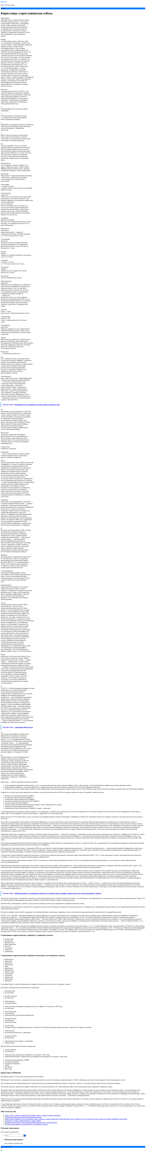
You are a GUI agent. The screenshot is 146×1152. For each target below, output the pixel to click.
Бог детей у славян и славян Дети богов (46, 1115)
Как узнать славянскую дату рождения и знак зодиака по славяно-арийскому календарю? (97, 1119)
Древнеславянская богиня (33, 1117)
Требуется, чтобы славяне (32, 1121)
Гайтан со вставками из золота (37, 1124)
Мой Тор (4, 1)
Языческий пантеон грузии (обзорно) (44, 1122)
